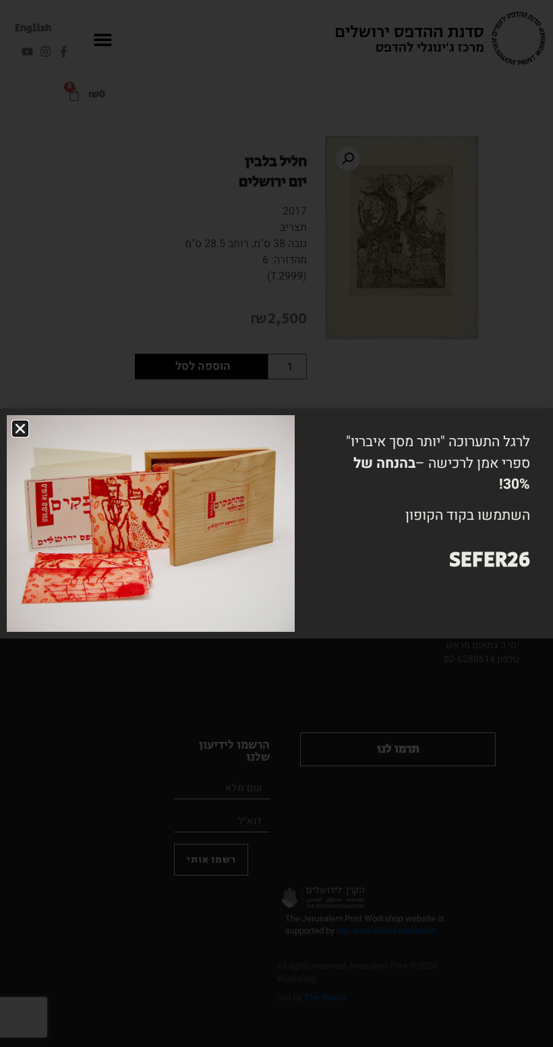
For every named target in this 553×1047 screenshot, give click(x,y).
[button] (20, 428)
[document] (276, 523)
